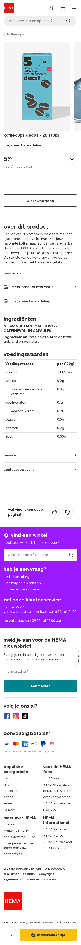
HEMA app (51, 778)
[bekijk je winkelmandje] (63, 8)
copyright (46, 874)
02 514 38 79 (14, 607)
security (29, 874)
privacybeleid (55, 868)
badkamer (11, 791)
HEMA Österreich (56, 848)
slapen (8, 797)
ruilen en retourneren (23, 589)
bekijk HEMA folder (57, 791)
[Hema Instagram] (16, 716)
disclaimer (11, 874)
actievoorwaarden (56, 797)
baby (7, 778)
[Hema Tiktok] (25, 716)
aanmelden (41, 686)
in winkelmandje (50, 935)
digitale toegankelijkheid (22, 868)
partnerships (13, 854)
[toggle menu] (73, 8)
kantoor (9, 810)
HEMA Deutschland (57, 842)
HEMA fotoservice (56, 803)
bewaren (11, 455)
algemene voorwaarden (22, 879)
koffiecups (15, 34)
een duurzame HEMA (19, 837)
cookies (50, 879)
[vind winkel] (71, 555)
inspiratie (49, 810)
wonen (9, 803)
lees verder (13, 273)
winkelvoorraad (40, 201)
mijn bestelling (17, 577)
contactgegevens (19, 469)
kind (7, 784)
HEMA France (53, 835)
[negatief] (67, 512)
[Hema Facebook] (7, 716)
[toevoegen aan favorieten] (72, 158)
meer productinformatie (32, 287)
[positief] (54, 512)
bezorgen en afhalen (23, 583)
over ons (10, 824)
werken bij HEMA (16, 831)
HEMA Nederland (56, 829)
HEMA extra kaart (56, 784)
